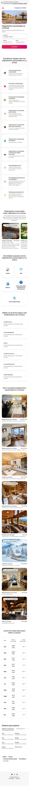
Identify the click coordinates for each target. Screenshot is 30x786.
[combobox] (14, 37)
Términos (17, 778)
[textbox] (8, 42)
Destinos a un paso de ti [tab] (8, 728)
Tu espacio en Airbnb (20, 8)
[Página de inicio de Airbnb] (3, 8)
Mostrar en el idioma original (20, 3)
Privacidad (11, 778)
